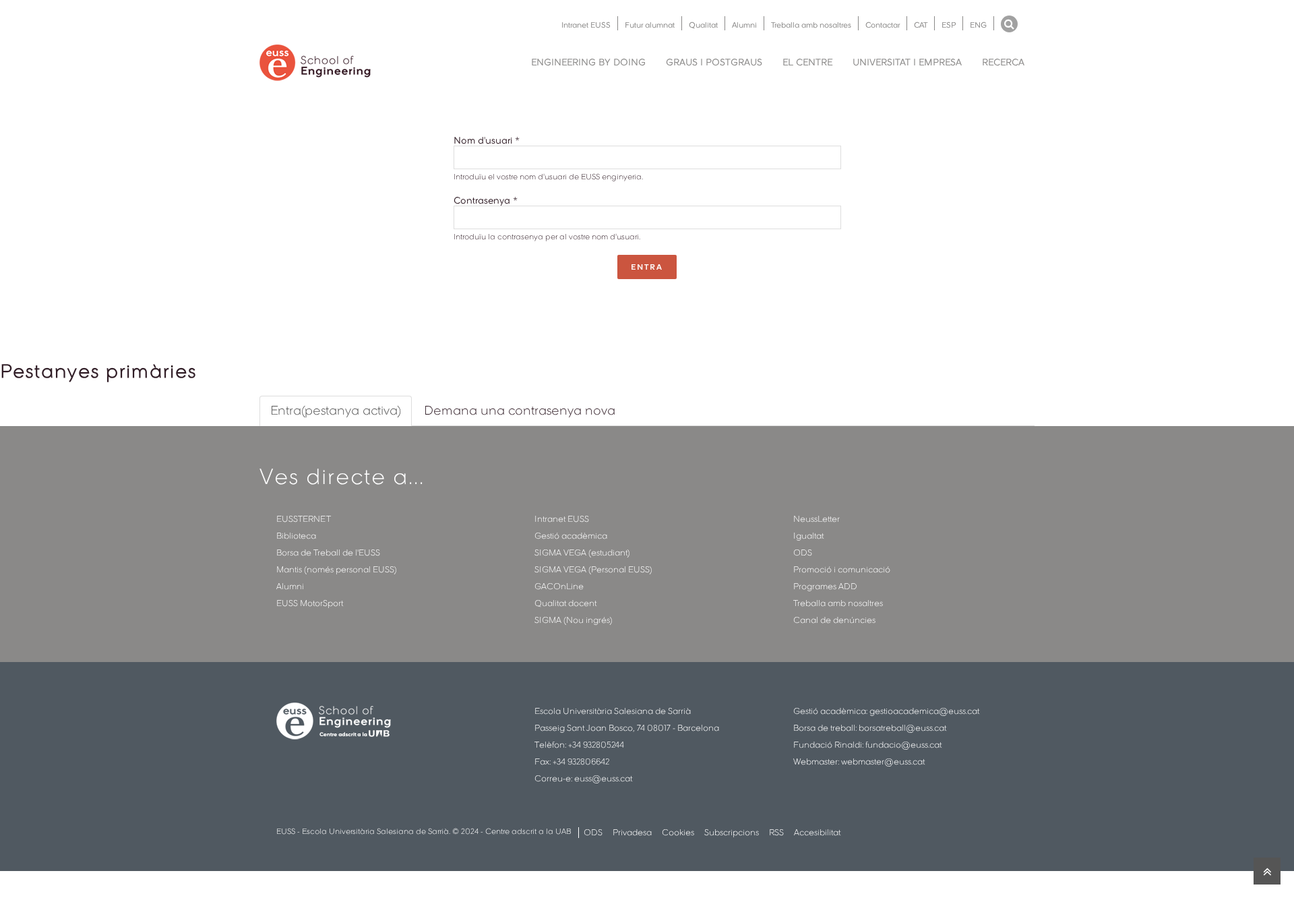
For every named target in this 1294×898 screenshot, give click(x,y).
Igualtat (808, 536)
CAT (920, 25)
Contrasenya (486, 200)
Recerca (1003, 62)
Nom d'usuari (487, 140)
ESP (949, 25)
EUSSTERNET (303, 519)
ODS (802, 552)
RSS (776, 832)
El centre (807, 62)
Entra (647, 267)
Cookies (678, 832)
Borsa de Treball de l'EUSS (328, 552)
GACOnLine (559, 586)
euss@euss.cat (603, 778)
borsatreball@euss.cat (902, 728)
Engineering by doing (588, 62)
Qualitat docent (565, 603)
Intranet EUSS (586, 25)
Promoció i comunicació (841, 569)
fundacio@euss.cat (903, 745)
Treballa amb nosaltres (811, 25)
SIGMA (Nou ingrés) (573, 620)
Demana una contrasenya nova (519, 410)
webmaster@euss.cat (883, 761)
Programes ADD (825, 586)
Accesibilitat (817, 832)
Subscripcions (731, 832)
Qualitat (703, 25)
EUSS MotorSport (309, 603)
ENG (978, 25)
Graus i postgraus (714, 62)
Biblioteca (296, 536)
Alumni (744, 25)
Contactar (882, 25)
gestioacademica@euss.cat (924, 711)
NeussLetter (816, 519)
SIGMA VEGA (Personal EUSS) (593, 569)
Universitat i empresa (907, 62)
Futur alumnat (650, 25)
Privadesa (632, 832)
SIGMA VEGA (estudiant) (582, 552)
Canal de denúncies (834, 620)
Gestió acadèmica (570, 536)
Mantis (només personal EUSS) (336, 569)
